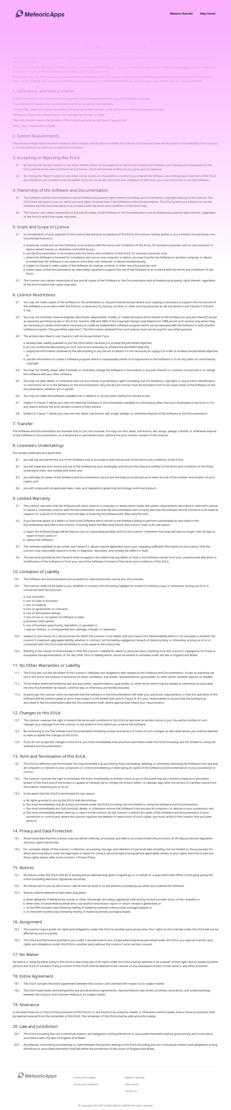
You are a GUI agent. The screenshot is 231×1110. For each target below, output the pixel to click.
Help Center (208, 13)
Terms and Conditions (86, 1084)
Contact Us (131, 1091)
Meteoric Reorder (181, 13)
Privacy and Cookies (85, 1077)
